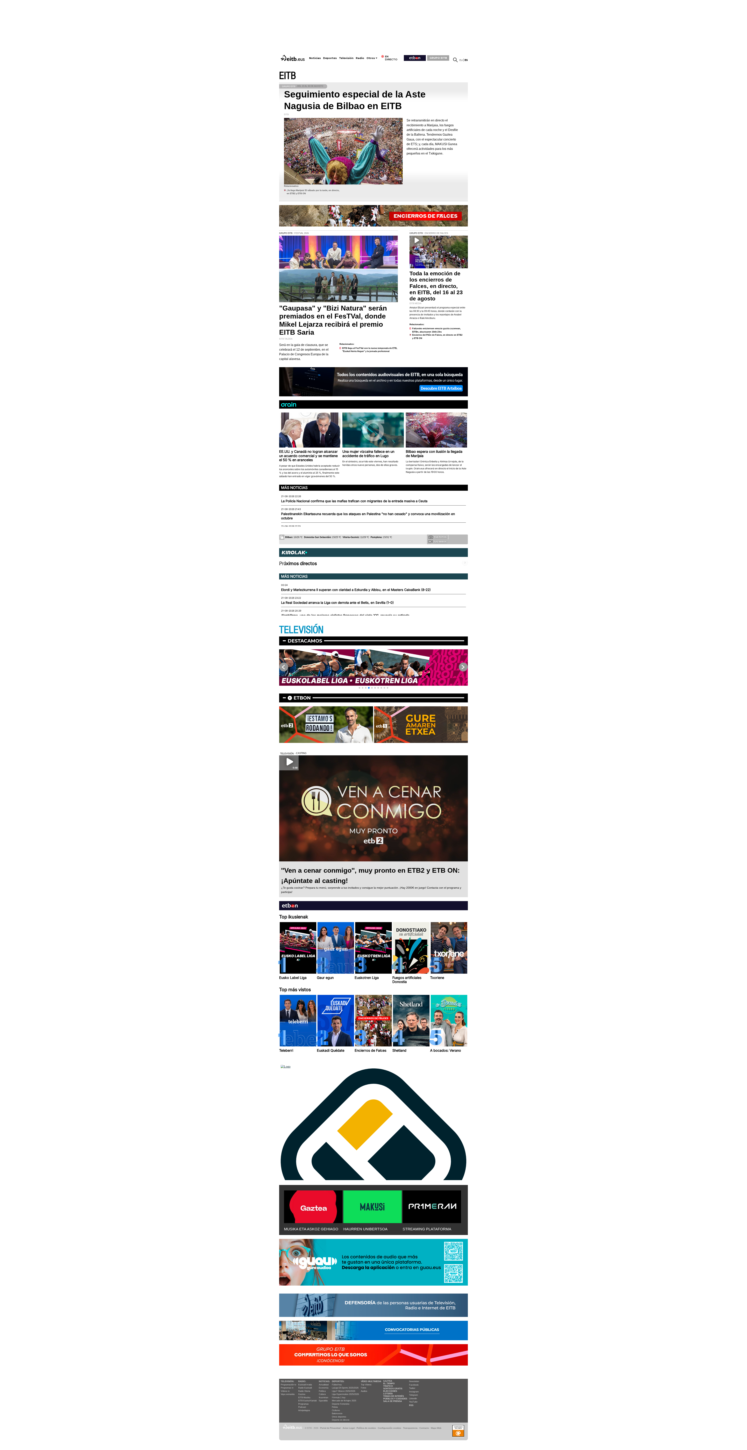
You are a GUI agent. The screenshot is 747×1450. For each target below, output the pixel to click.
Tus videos (440, 542)
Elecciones (390, 1391)
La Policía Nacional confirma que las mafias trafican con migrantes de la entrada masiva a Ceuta (354, 501)
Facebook (414, 1385)
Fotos (363, 1388)
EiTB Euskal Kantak (307, 1400)
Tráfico (388, 1386)
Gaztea (301, 1394)
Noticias (315, 58)
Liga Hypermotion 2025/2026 (345, 1394)
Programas (303, 1404)
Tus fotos (440, 537)
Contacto (424, 1428)
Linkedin (413, 1398)
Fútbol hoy (337, 1384)
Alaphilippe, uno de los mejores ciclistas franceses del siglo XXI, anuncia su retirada (345, 615)
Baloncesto (337, 1413)
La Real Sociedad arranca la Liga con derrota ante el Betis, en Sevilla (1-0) (337, 603)
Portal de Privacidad (330, 1428)
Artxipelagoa (304, 1410)
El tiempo (389, 1383)
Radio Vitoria (304, 1391)
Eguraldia (323, 1400)
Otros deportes (339, 1417)
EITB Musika (304, 1397)
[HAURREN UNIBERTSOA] (372, 1206)
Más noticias (294, 487)
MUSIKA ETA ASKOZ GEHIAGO (311, 1229)
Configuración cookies (389, 1428)
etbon (302, 698)
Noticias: (324, 1381)
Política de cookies (366, 1428)
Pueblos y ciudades (395, 1398)
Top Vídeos (366, 1384)
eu (461, 60)
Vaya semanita (288, 1394)
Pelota (335, 1407)
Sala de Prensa (392, 1401)
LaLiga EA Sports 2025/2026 (345, 1388)
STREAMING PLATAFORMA (427, 1229)
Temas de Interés (393, 1396)
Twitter (412, 1388)
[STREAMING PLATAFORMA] (432, 1206)
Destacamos (305, 641)
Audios (364, 1391)
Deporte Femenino (340, 1404)
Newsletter (414, 1381)
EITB (287, 76)
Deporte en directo (340, 1420)
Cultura (322, 1394)
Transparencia (410, 1428)
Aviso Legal (349, 1428)
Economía (323, 1388)
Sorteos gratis (392, 1388)
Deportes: (338, 1381)
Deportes (330, 58)
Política (322, 1391)
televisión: (287, 1381)
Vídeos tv (285, 1391)
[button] (359, 688)
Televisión (346, 58)
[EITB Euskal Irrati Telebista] (293, 58)
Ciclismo (336, 1410)
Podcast (302, 1407)
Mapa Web (436, 1428)
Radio (360, 58)
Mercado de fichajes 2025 (344, 1400)
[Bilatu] (455, 60)
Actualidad (324, 1384)
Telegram (413, 1395)
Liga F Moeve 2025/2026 (343, 1391)
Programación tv (288, 1384)
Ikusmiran (323, 1397)
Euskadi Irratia (305, 1384)
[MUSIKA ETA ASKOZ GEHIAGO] (313, 1206)
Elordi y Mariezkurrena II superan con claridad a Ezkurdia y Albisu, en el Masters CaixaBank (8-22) (356, 590)
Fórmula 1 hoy (338, 1397)
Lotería (388, 1393)
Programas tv (287, 1388)
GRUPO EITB (438, 57)
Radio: (302, 1381)
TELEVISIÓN (301, 630)
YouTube (413, 1402)
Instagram (414, 1391)
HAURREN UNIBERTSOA (365, 1229)
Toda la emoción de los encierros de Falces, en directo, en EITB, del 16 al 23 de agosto (436, 286)
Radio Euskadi (305, 1388)
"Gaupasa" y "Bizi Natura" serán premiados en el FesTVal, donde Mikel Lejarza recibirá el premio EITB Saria (333, 320)
